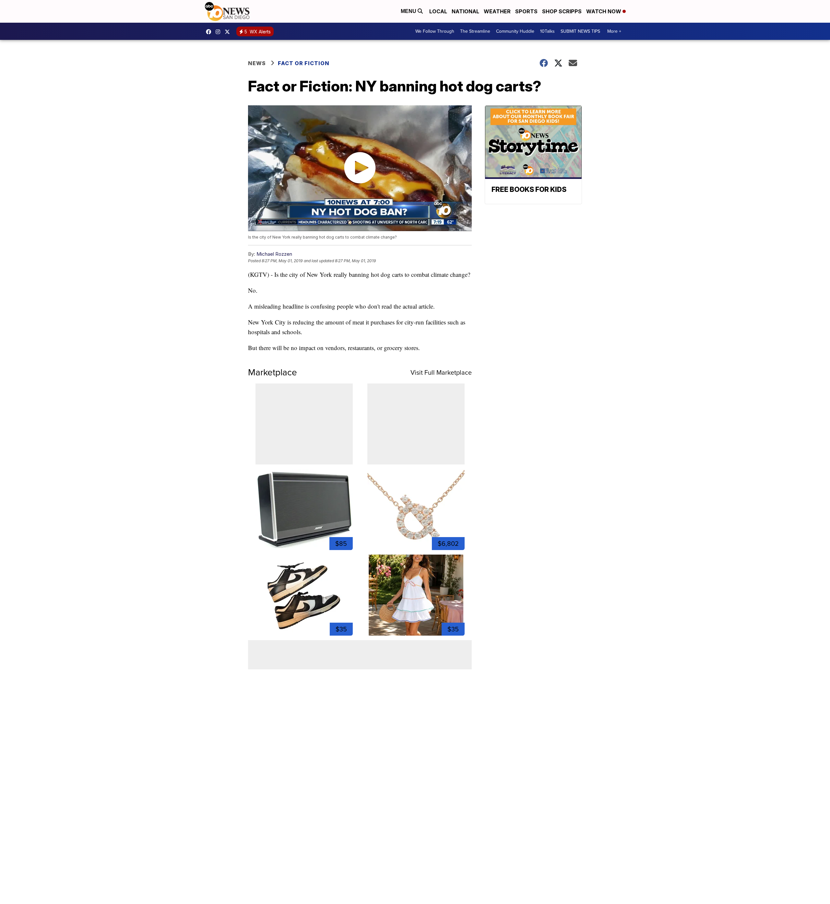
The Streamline (475, 31)
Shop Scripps (562, 11)
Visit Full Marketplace (441, 372)
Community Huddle (515, 31)
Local (438, 11)
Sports (526, 11)
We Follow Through (434, 31)
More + (614, 31)
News (257, 63)
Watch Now (604, 11)
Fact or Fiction (303, 63)
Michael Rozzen (274, 254)
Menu (409, 11)
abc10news (210, 31)
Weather (497, 11)
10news (229, 31)
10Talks (547, 31)
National (465, 11)
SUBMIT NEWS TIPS (580, 31)
